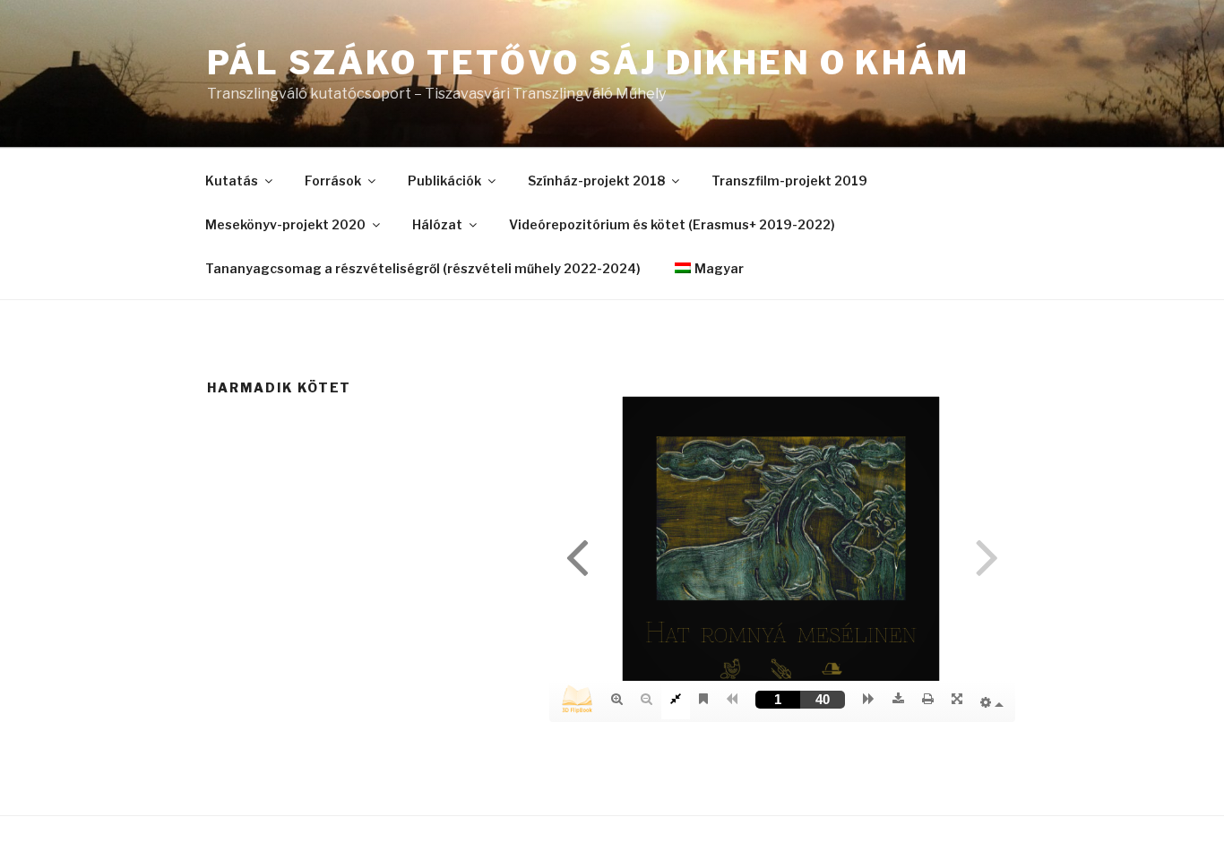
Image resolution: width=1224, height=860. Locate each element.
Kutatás (231, 180)
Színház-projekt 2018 (596, 180)
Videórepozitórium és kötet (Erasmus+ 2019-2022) (672, 224)
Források (333, 180)
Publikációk (444, 180)
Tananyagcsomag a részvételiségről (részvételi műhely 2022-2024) (423, 268)
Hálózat (437, 224)
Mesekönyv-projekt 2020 (285, 224)
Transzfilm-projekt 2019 (789, 180)
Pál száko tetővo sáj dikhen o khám (588, 62)
